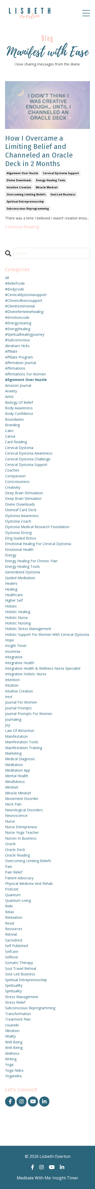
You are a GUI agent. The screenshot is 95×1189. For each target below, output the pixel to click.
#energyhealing (17, 328)
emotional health (19, 549)
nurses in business (20, 838)
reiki (9, 906)
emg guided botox (20, 538)
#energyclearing (18, 323)
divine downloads (19, 180)
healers (11, 583)
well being (13, 1042)
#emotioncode (17, 317)
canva (10, 436)
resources (13, 928)
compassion (15, 476)
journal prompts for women (28, 713)
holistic (11, 606)
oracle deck (15, 849)
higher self (14, 600)
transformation (18, 1013)
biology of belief (19, 402)
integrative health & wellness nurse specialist (43, 668)
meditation (14, 764)
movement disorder (21, 798)
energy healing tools (50, 180)
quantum (13, 894)
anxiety (11, 391)
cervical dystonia (19, 447)
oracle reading (17, 855)
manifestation (16, 736)
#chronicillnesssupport (23, 300)
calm (9, 430)
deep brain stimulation (24, 492)
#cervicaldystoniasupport (26, 294)
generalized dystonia (22, 572)
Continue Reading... (23, 227)
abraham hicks (17, 345)
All (7, 277)
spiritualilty (14, 985)
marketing (13, 753)
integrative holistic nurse (25, 673)
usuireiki (12, 1025)
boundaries (14, 419)
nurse (10, 821)
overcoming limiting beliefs (26, 194)
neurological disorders (24, 809)
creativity (12, 487)
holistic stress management (28, 628)
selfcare (11, 951)
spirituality (13, 991)
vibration (12, 1030)
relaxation (13, 917)
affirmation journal (20, 362)
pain (8, 866)
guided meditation (20, 577)
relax (9, 911)
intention (12, 679)
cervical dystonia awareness (28, 453)
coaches (12, 470)
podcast (11, 889)
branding (12, 424)
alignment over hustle (22, 173)
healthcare (14, 594)
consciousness (17, 481)
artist (9, 396)
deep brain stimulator (23, 498)
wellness (12, 1053)
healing (11, 589)
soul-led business (62, 194)
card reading (16, 441)
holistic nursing (18, 623)
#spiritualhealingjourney (24, 334)
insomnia (12, 651)
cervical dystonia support (61, 173)
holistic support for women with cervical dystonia (47, 634)
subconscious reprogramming (28, 208)
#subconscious (17, 340)
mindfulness (15, 781)
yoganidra (13, 1075)
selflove (11, 957)
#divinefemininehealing (24, 311)
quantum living (18, 900)
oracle (10, 843)
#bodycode (14, 289)
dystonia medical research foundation (37, 526)
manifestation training (23, 747)
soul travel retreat (20, 968)
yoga (9, 1064)
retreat (11, 934)
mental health (16, 775)
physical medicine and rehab (29, 883)
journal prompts (18, 708)
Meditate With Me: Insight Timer (47, 1178)
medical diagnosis (20, 758)
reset (9, 923)
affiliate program (19, 357)
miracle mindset (47, 187)
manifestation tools (21, 741)
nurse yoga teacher (22, 832)
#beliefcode (15, 283)
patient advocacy (19, 878)
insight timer (16, 645)
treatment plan (18, 1019)
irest (8, 696)
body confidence (19, 413)
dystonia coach (18, 521)
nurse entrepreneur (21, 826)
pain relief (13, 872)
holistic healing (17, 611)
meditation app (17, 770)
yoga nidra (14, 1070)
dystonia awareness (22, 515)
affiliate (11, 351)
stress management (21, 996)
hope (9, 640)
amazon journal (18, 385)
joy (7, 725)
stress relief (15, 1002)
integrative (14, 657)
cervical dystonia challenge (27, 459)
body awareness (19, 408)
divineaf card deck (20, 509)
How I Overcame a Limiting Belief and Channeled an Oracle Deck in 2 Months (39, 151)
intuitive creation (19, 187)
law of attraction (19, 730)
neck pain (13, 804)
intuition (11, 685)
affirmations (15, 368)
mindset (11, 787)
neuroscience (16, 815)
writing (10, 1059)
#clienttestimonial (20, 306)
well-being (14, 1047)
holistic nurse (16, 617)
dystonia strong (18, 532)
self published (16, 945)
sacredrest (14, 940)
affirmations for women (25, 374)
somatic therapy (19, 962)
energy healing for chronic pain (31, 560)
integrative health (19, 662)
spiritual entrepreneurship (25, 201)
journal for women (21, 702)
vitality (10, 1036)
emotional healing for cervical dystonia (38, 543)
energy (10, 555)
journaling (13, 719)
